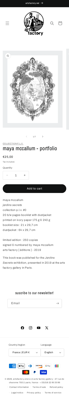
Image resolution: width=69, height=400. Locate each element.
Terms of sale (39, 387)
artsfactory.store (21, 379)
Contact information (19, 387)
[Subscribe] (57, 303)
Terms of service (53, 392)
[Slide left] (26, 136)
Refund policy (56, 387)
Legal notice (17, 392)
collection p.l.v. (13, 143)
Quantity (7, 168)
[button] (7, 23)
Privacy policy (34, 392)
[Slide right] (43, 136)
